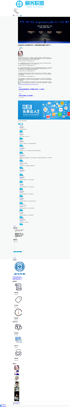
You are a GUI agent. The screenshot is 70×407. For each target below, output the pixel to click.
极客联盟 (18, 402)
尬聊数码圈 (21, 177)
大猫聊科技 (21, 170)
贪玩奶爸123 (21, 155)
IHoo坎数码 (21, 148)
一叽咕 (21, 184)
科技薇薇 (21, 198)
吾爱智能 (21, 191)
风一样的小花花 (22, 205)
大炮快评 (21, 163)
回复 (22, 131)
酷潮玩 (21, 141)
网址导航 (17, 12)
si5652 (20, 212)
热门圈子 (15, 251)
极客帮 (15, 11)
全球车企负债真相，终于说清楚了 (26, 95)
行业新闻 (21, 47)
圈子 (15, 10)
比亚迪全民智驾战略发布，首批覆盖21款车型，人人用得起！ (32, 89)
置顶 (20, 131)
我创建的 (20, 251)
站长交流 (17, 13)
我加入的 (18, 251)
